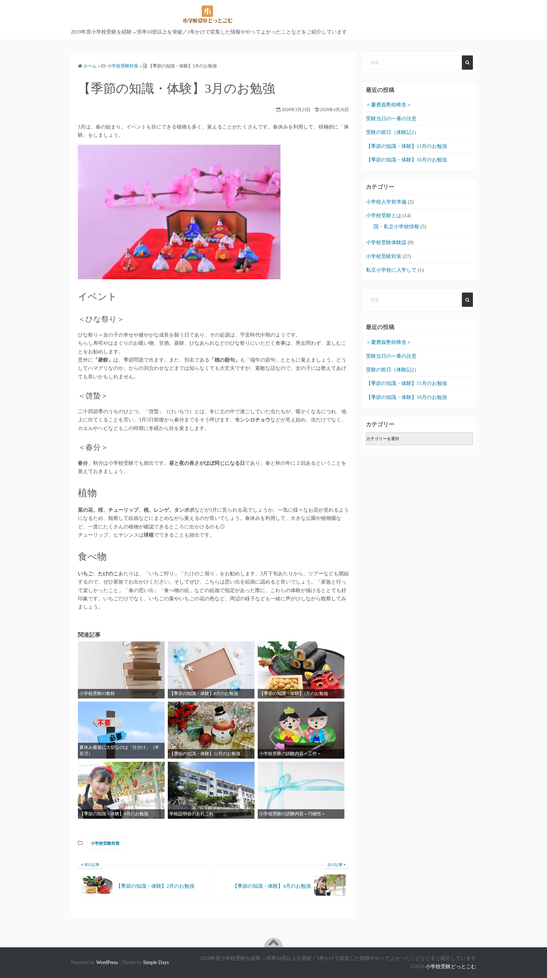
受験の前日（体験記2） (392, 132)
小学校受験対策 (105, 843)
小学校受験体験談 (386, 242)
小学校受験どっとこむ (450, 966)
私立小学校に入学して (391, 270)
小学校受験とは (383, 215)
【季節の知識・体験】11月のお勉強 (406, 146)
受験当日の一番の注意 (391, 118)
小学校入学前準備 (386, 202)
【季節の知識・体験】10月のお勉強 (406, 159)
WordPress (107, 962)
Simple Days (156, 962)
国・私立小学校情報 (396, 226)
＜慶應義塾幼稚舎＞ (389, 104)
